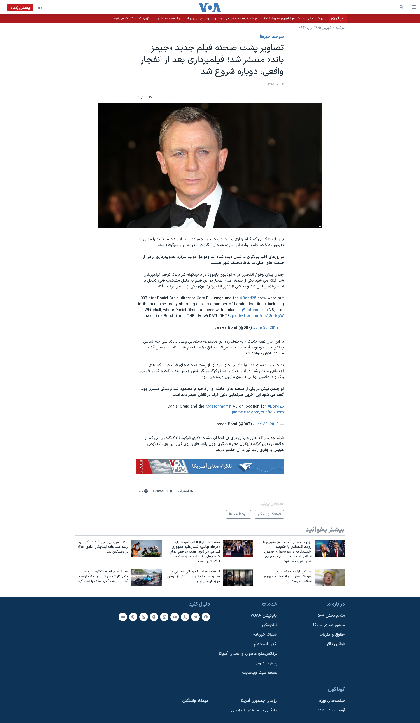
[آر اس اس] (143, 617)
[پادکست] (133, 617)
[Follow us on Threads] (154, 617)
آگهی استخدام (265, 644)
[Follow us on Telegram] (195, 617)
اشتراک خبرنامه (265, 634)
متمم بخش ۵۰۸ (331, 615)
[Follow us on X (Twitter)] (185, 617)
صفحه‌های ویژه (332, 701)
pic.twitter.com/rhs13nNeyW (258, 316)
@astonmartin (255, 310)
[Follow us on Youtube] (174, 617)
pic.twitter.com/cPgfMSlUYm (258, 412)
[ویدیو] (40, 7)
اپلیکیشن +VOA (263, 615)
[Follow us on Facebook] (206, 617)
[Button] (144, 97)
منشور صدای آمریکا (329, 625)
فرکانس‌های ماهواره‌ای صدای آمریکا (248, 654)
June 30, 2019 (265, 328)
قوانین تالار (336, 644)
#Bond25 (248, 298)
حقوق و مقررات (332, 634)
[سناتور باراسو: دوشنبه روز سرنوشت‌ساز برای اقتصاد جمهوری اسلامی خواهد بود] (330, 577)
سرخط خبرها (272, 36)
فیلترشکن (269, 625)
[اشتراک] (123, 617)
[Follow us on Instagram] (164, 617)
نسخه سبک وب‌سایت (259, 673)
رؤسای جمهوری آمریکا (258, 701)
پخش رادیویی (265, 663)
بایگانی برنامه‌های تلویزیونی (253, 710)
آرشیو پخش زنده (331, 710)
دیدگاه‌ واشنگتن (195, 701)
